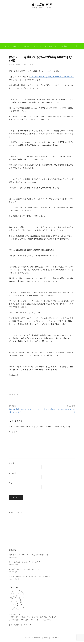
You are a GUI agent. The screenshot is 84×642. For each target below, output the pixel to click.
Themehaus (55, 638)
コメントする (28, 64)
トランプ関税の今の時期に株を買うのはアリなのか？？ (29, 576)
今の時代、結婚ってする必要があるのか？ (24, 569)
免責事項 (63, 46)
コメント (13, 432)
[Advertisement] (42, 24)
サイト (11, 483)
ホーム (7, 46)
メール (12, 473)
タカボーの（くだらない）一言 (45, 46)
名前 (11, 463)
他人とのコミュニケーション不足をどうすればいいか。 (29, 555)
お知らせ (16, 46)
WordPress (37, 638)
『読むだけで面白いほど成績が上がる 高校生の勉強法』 (52, 77)
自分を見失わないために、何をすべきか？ (24, 562)
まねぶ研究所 (42, 4)
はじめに (26, 46)
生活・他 (15, 394)
